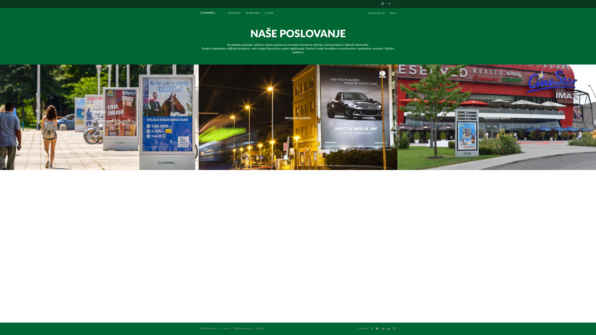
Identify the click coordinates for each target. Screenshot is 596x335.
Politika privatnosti (242, 328)
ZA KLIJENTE (234, 13)
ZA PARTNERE (253, 13)
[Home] (212, 13)
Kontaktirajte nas (377, 13)
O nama (225, 328)
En (390, 3)
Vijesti (392, 13)
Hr (394, 3)
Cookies (260, 328)
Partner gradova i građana (99, 121)
